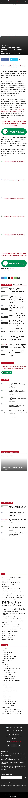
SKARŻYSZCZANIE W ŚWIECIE (10, 658)
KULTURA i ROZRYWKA (4, 309)
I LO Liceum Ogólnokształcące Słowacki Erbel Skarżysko (12, 588)
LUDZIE (4, 650)
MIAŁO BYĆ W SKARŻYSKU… (10, 701)
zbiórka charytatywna (8, 637)
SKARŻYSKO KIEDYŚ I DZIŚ (9, 703)
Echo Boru (7, 268)
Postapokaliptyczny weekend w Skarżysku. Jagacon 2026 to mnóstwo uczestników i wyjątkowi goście (13, 758)
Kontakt (16, 794)
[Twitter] (19, 745)
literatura (19, 599)
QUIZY (3, 695)
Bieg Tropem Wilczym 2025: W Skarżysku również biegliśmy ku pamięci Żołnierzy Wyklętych (17, 315)
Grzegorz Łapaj (13, 268)
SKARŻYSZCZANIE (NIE (9, 656)
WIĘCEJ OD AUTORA (17, 284)
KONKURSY (4, 648)
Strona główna (3, 35)
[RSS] (15, 745)
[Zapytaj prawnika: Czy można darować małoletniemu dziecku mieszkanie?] (4, 507)
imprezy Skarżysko (9, 591)
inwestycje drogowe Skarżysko (7, 593)
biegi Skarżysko (16, 579)
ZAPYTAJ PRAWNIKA (9, 678)
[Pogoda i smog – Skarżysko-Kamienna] (14, 463)
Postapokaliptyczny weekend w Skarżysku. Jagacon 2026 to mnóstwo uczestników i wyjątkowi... (17, 391)
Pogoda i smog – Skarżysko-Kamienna (13, 467)
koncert (5, 597)
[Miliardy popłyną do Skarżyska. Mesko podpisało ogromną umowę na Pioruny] (4, 412)
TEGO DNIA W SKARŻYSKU (10, 705)
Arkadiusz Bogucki (5, 577)
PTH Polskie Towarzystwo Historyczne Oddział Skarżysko (12, 621)
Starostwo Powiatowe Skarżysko (10, 627)
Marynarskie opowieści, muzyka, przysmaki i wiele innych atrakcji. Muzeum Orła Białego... (16, 405)
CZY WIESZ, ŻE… (7, 699)
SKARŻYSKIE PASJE (8, 652)
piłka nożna (10, 616)
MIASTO (8, 35)
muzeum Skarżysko (8, 611)
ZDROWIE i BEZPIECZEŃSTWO (10, 691)
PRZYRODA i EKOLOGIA (9, 682)
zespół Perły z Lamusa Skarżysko (8, 639)
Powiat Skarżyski (17, 619)
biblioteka (18, 577)
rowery (14, 624)
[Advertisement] (14, 19)
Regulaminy (11, 794)
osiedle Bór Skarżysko (6, 270)
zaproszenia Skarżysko (9, 635)
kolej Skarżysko (20, 595)
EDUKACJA (3, 339)
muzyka (17, 611)
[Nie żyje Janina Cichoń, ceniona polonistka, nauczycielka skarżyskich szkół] (4, 398)
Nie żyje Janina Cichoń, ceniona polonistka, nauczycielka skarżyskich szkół (17, 398)
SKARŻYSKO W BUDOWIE (10, 672)
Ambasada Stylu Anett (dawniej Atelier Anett (13, 709)
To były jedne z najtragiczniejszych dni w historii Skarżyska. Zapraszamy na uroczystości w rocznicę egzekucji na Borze (18, 299)
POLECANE (4, 693)
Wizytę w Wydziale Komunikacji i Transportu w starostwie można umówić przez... (16, 514)
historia (5, 582)
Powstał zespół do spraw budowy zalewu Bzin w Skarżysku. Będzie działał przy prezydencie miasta (17, 346)
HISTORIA (3, 291)
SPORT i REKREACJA (3, 317)
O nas (7, 794)
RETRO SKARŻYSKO (6, 697)
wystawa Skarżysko (6, 633)
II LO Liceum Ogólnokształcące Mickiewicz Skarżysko (11, 584)
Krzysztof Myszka (5, 599)
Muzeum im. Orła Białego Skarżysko (13, 609)
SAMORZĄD (14, 35)
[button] (26, 2)
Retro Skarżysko (9, 624)
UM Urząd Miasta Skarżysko (17, 629)
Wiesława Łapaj (22, 270)
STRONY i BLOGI (6, 707)
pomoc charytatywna (7, 619)
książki (10, 599)
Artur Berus (12, 577)
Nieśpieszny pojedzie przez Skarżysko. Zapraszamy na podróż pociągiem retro (17, 385)
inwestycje (19, 591)
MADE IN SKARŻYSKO (7, 660)
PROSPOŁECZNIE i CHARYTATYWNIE (12, 680)
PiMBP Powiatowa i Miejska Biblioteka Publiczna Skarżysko (13, 613)
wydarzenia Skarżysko (10, 631)
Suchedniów (5, 629)
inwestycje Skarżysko (9, 595)
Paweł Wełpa (5, 53)
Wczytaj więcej (13, 417)
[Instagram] (12, 745)
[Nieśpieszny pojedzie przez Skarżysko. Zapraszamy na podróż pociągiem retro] (4, 385)
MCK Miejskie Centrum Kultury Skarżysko (12, 602)
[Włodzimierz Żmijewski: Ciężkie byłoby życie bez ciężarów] (4, 534)
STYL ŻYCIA (6, 689)
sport (18, 624)
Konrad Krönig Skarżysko (15, 597)
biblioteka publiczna (7, 580)
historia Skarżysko (14, 582)
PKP (14, 616)
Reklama (20, 794)
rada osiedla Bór (15, 270)
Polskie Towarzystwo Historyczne (12, 668)
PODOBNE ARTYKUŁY (6, 284)
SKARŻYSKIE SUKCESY (8, 654)
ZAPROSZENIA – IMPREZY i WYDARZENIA (11, 713)
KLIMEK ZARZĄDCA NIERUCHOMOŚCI (12, 711)
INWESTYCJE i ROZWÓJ (4, 347)
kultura (15, 599)
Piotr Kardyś (4, 616)
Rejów (3, 624)
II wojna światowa (5, 586)
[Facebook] (8, 745)
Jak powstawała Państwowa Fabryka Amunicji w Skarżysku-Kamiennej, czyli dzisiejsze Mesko (18, 527)
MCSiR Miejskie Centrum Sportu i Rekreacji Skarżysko (11, 606)
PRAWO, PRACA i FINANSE (9, 676)
